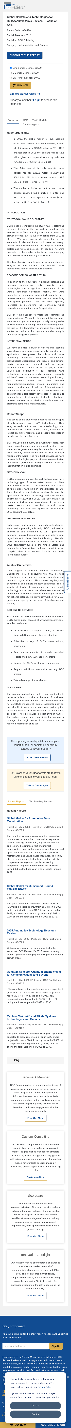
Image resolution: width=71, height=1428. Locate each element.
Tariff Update (39, 120)
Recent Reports (16, 801)
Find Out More (35, 1118)
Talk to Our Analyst (37, 785)
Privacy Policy (45, 1387)
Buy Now (22, 85)
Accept (35, 1405)
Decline (35, 1414)
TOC (25, 120)
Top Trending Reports (40, 801)
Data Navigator (31, 124)
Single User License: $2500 (27, 68)
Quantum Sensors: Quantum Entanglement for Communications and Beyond (34, 973)
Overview (13, 120)
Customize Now (35, 1177)
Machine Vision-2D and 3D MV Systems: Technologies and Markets (32, 1018)
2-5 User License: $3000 (26, 72)
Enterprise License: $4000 (26, 77)
